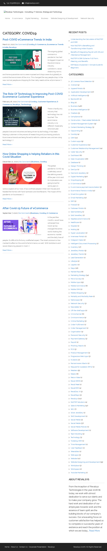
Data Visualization (78, 159)
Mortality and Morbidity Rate (82, 296)
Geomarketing (76, 212)
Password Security (78, 335)
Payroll (73, 342)
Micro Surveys (76, 279)
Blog (72, 103)
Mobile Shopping (77, 293)
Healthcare (75, 222)
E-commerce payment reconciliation (85, 187)
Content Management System (82, 124)
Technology (26, 104)
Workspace (75, 469)
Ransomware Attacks (79, 363)
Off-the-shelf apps (78, 310)
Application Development (81, 92)
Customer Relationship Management (85, 148)
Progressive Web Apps (79, 356)
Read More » (7, 84)
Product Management (79, 353)
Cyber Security (76, 152)
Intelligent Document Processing (83, 243)
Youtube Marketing (78, 473)
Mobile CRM (75, 289)
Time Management (78, 444)
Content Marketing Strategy (81, 127)
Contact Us (23, 547)
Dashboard (75, 155)
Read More (94, 530)
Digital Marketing (32, 18)
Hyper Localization (78, 233)
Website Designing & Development (64, 18)
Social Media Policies (79, 427)
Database (74, 162)
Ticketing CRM (76, 441)
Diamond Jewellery (78, 173)
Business (44, 18)
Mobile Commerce (78, 286)
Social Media (76, 420)
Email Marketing (77, 198)
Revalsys (13, 47)
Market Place (76, 272)
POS (72, 349)
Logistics (74, 265)
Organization (76, 332)
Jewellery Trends (77, 254)
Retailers (74, 370)
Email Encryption (77, 194)
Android (74, 85)
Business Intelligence (79, 110)
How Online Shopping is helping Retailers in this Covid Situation (31, 155)
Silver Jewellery (77, 413)
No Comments (21, 44)
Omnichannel (76, 314)
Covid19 (31, 44)
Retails (73, 374)
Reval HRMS (75, 381)
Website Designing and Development (85, 462)
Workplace (75, 466)
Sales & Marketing (78, 406)
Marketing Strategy (78, 275)
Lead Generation (77, 258)
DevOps (74, 169)
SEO (72, 409)
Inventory (74, 247)
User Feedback (76, 448)
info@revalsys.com (32, 3)
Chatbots (74, 113)
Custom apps (76, 141)
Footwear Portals (77, 208)
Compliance (75, 117)
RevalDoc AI (75, 392)
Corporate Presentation (37, 547)
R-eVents (74, 360)
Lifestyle (74, 261)
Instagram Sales (77, 240)
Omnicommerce (77, 318)
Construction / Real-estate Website (84, 120)
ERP (72, 201)
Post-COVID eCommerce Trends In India (27, 39)
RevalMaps (75, 395)
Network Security (87, 18)
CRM (72, 138)
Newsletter (75, 307)
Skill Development (78, 416)
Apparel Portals (77, 88)
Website (74, 458)
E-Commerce (40, 44)
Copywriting (75, 131)
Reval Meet (75, 384)
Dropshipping (76, 180)
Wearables (75, 451)
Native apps (75, 300)
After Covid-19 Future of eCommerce (25, 208)
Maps (73, 268)
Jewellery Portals (77, 251)
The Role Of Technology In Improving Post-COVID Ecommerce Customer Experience (33, 95)
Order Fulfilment (77, 325)
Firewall (74, 205)
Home (7, 18)
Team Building (76, 434)
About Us (14, 547)
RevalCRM (75, 388)
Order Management (78, 328)
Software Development (80, 430)
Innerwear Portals (77, 236)
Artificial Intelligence (79, 95)
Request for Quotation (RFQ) (81, 367)
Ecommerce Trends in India (81, 191)
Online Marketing (77, 321)
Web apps (75, 455)
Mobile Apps (75, 282)
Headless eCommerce (79, 219)
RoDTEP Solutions (78, 402)
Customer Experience (47, 102)
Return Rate (75, 377)
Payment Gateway (78, 339)
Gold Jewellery (76, 215)
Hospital (74, 226)
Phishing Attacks (77, 346)
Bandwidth (75, 99)
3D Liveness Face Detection (81, 81)
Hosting (74, 229)
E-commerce (17, 18)
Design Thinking (77, 166)
